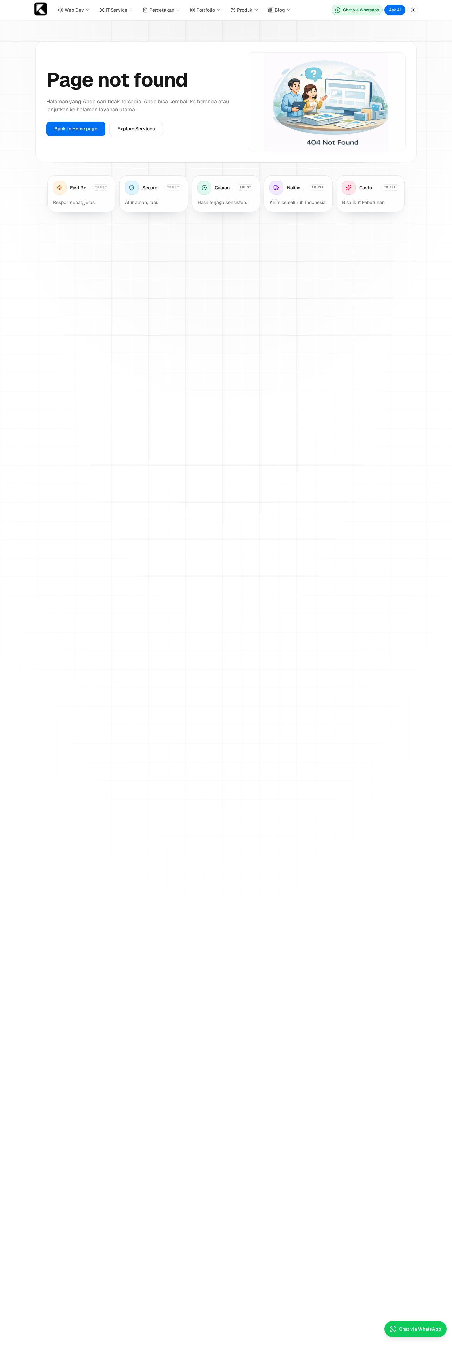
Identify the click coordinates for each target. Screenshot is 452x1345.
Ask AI (395, 10)
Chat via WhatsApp (361, 10)
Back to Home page (75, 129)
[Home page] (40, 10)
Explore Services (136, 129)
